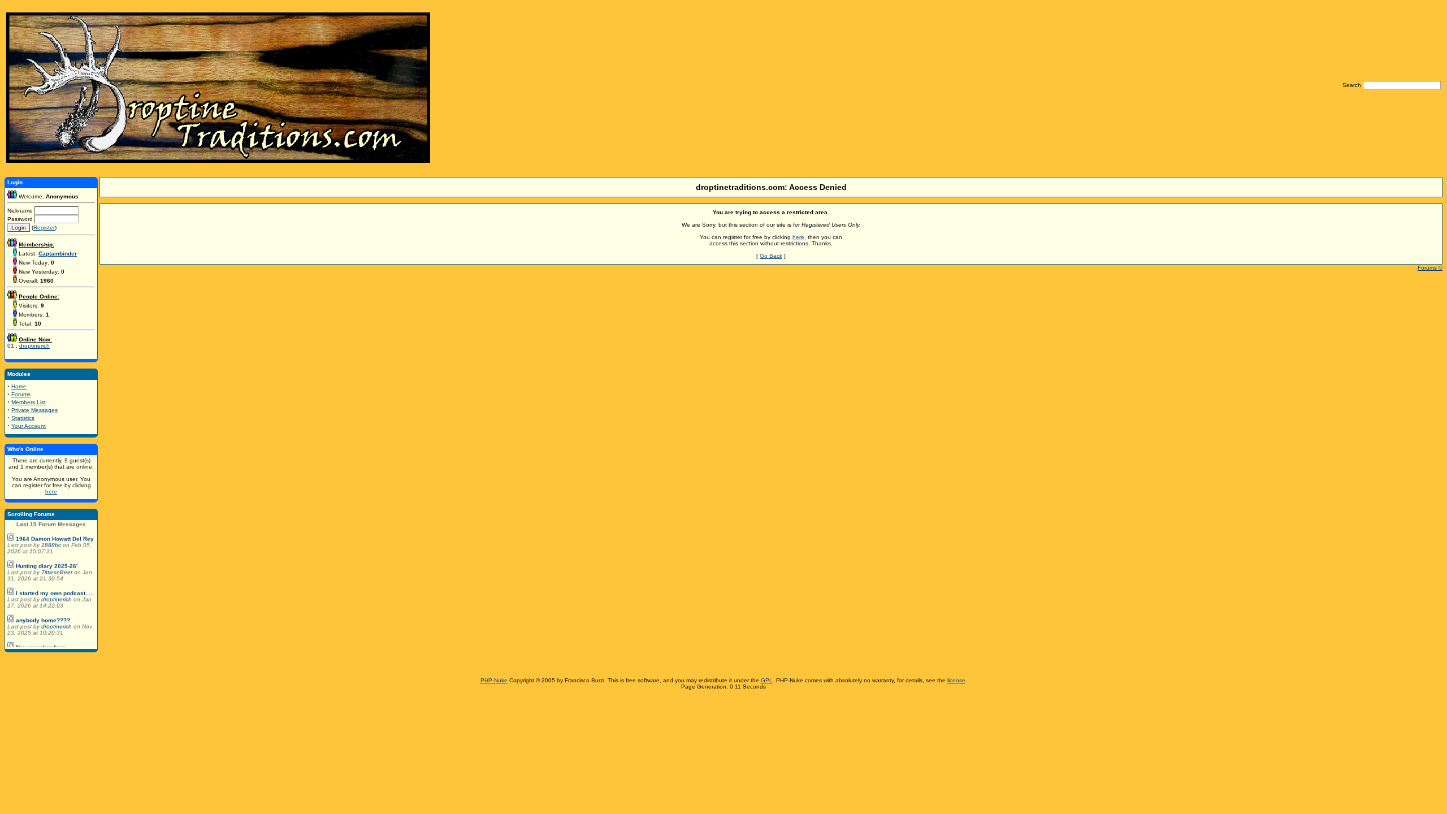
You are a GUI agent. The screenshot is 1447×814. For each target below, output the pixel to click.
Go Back (771, 256)
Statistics (22, 418)
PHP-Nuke (494, 680)
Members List (28, 402)
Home (19, 386)
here (51, 491)
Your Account (28, 426)
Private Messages (34, 410)
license (956, 680)
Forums (21, 394)
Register (44, 227)
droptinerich (34, 346)
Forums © (1430, 268)
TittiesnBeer (57, 565)
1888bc (52, 538)
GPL (767, 680)
